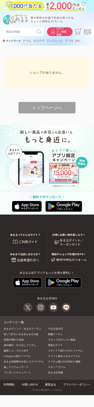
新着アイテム (55, 334)
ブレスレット (54, 40)
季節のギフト (55, 345)
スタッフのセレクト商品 (62, 339)
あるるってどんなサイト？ (25, 234)
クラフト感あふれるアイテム (64, 356)
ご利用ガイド (28, 241)
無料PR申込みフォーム (71, 260)
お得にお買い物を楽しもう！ (69, 234)
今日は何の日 (55, 328)
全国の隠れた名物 (14, 339)
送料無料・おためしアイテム (20, 345)
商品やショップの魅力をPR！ (69, 254)
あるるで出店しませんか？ (25, 254)
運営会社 (50, 384)
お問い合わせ (30, 384)
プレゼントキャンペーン (17, 372)
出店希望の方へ (28, 260)
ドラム (27, 40)
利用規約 (9, 384)
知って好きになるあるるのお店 (21, 334)
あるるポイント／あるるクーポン (22, 328)
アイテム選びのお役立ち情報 (64, 361)
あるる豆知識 (55, 372)
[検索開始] (39, 31)
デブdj (69, 40)
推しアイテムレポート (16, 367)
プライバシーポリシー (76, 384)
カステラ (38, 40)
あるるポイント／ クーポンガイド (72, 242)
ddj (77, 40)
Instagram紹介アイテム (17, 356)
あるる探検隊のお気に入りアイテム (24, 361)
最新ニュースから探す (16, 350)
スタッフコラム (56, 367)
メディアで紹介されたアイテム (65, 350)
